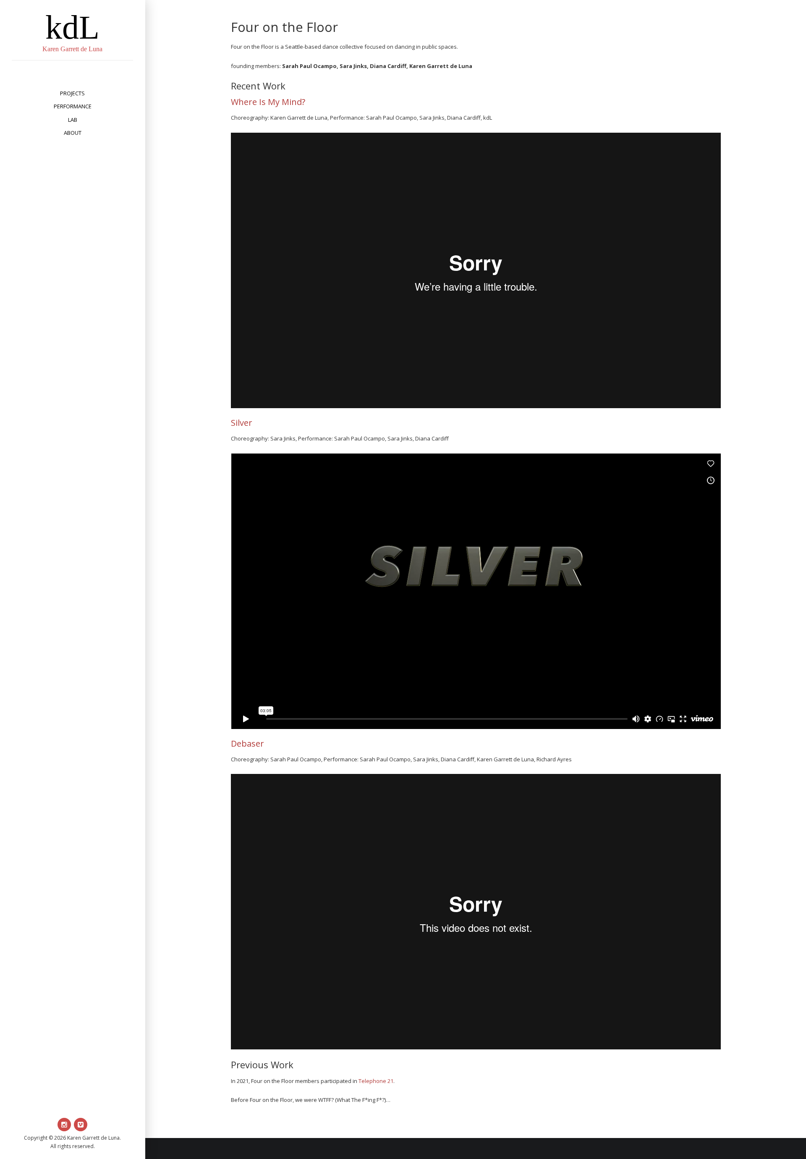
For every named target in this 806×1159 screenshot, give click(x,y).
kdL (72, 27)
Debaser (247, 743)
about (72, 132)
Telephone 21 (376, 1081)
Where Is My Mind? (268, 102)
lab (72, 119)
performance (73, 106)
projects (72, 93)
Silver (241, 422)
